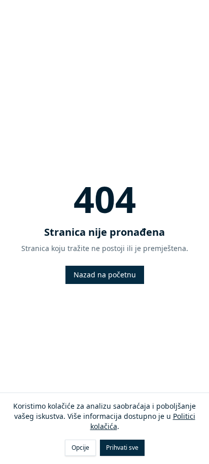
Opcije (80, 447)
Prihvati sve (122, 447)
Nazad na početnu (105, 274)
